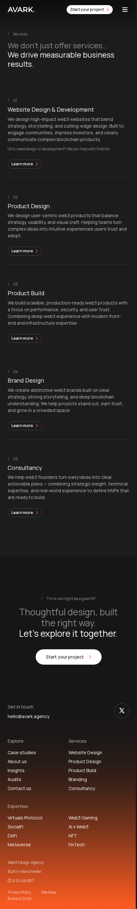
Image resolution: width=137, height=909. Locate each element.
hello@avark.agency (28, 716)
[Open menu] (124, 9)
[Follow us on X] (121, 710)
